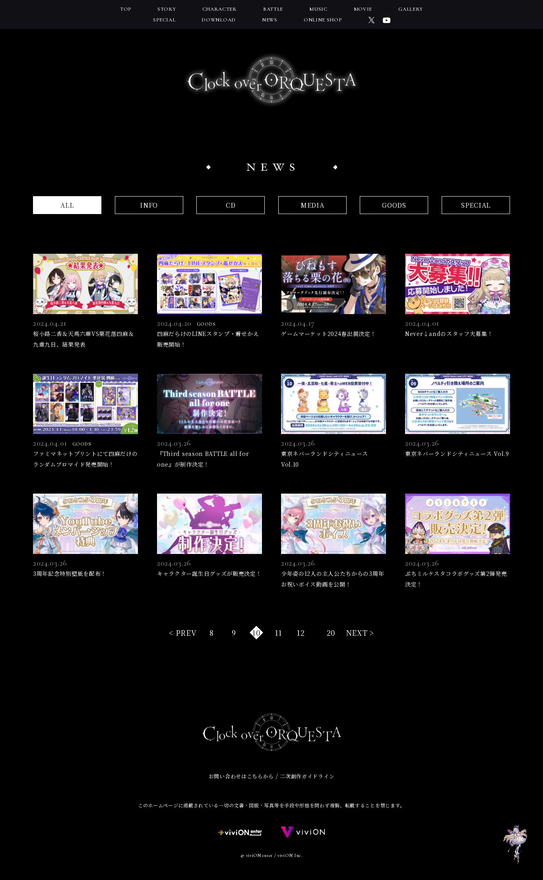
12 (300, 632)
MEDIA (312, 205)
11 (278, 632)
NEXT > (360, 632)
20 (331, 632)
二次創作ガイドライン (307, 776)
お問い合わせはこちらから (241, 776)
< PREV (182, 632)
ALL (67, 205)
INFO (149, 205)
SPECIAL (476, 205)
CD (230, 205)
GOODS (394, 205)
